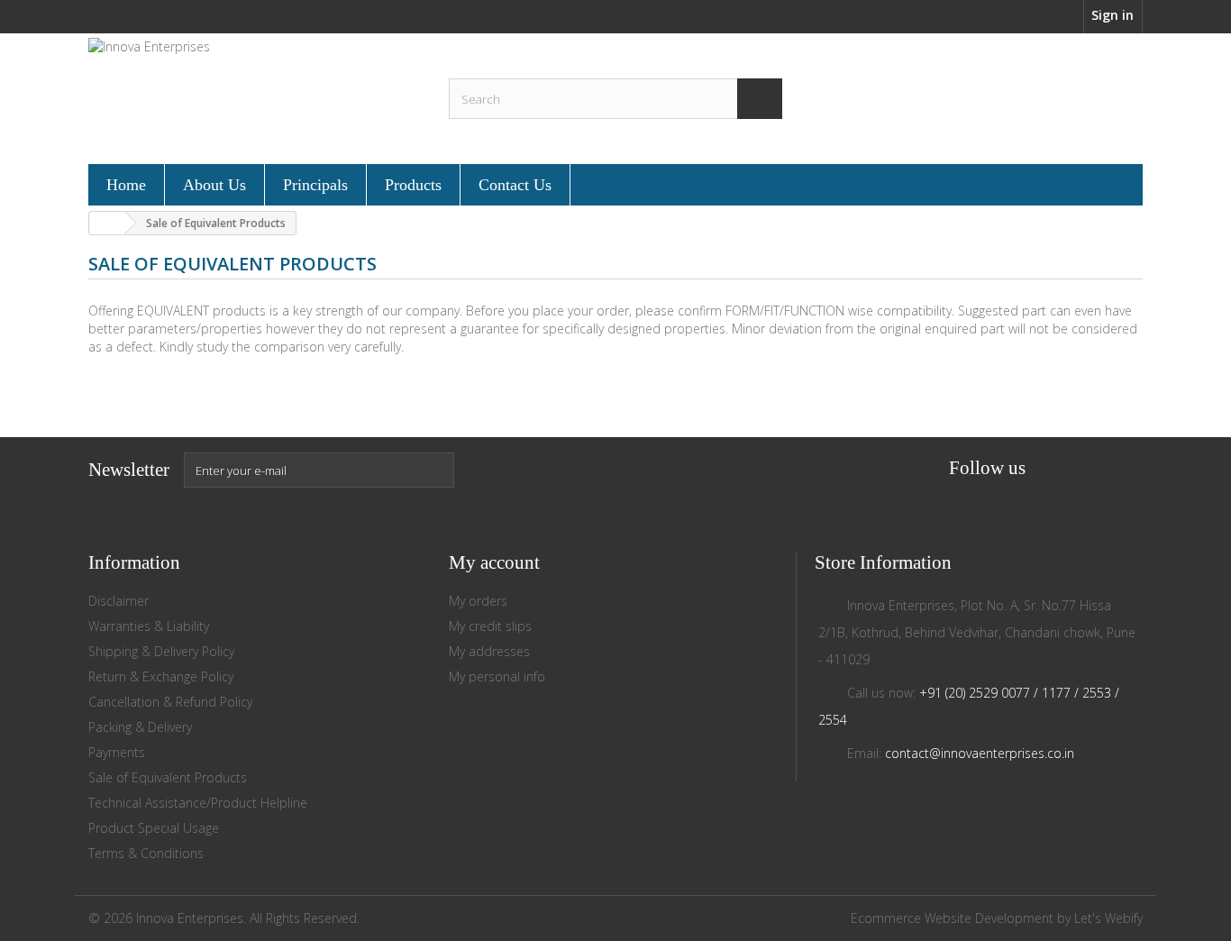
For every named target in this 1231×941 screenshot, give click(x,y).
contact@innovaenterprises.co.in (979, 753)
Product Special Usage (153, 827)
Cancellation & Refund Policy (170, 701)
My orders (478, 600)
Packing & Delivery (140, 726)
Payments (116, 752)
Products (413, 185)
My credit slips (490, 626)
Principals (315, 185)
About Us (214, 185)
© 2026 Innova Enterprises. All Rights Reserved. (224, 918)
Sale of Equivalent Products (167, 777)
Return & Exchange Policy (160, 676)
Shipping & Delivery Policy (161, 651)
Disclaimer (118, 600)
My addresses (489, 651)
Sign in (1112, 14)
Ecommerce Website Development (952, 918)
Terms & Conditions (146, 853)
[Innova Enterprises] (255, 96)
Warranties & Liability (148, 626)
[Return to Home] (107, 223)
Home (126, 185)
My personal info (497, 676)
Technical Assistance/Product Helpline (197, 802)
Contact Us (515, 185)
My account (494, 562)
